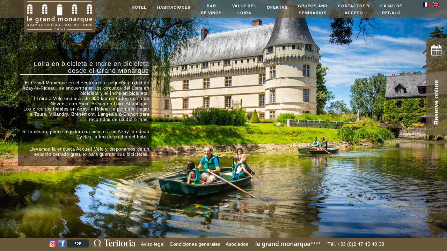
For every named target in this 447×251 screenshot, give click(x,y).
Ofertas (277, 7)
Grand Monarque (123, 70)
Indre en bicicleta (122, 63)
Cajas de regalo (391, 9)
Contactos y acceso (354, 9)
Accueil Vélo (90, 149)
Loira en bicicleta (60, 63)
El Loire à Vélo (46, 98)
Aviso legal (152, 244)
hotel (142, 136)
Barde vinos (211, 9)
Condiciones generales (195, 244)
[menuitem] (428, 4)
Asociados (237, 244)
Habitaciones (173, 7)
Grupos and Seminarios (313, 9)
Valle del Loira (244, 9)
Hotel (139, 7)
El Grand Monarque (46, 82)
